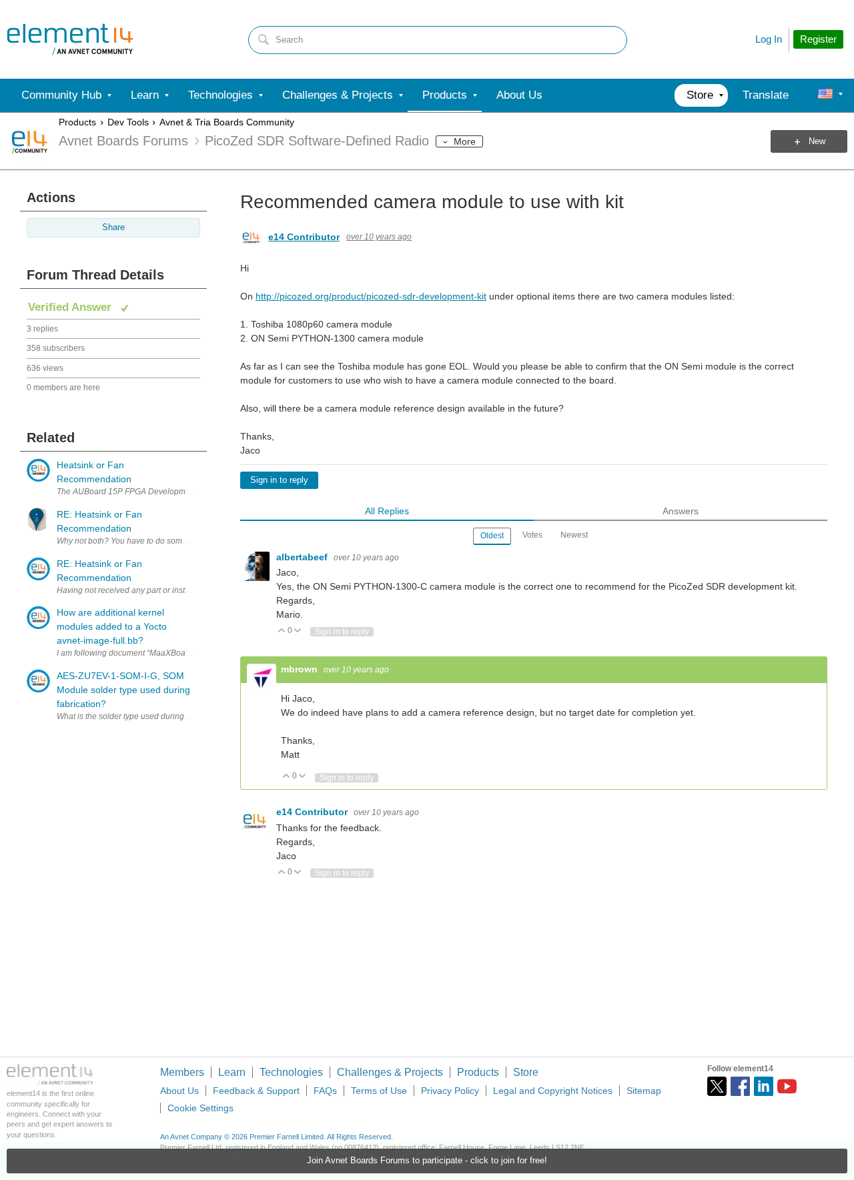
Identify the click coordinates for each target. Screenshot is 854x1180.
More (465, 141)
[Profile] (825, 95)
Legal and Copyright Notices (552, 1090)
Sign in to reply (279, 480)
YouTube (787, 1086)
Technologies (291, 1072)
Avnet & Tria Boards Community (226, 122)
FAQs (325, 1090)
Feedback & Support (256, 1090)
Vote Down (298, 631)
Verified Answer (71, 307)
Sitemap (643, 1090)
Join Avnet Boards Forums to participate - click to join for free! (427, 1160)
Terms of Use (379, 1090)
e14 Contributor (304, 236)
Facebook (740, 1086)
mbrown (300, 669)
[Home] (70, 39)
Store (525, 1072)
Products (77, 122)
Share (113, 227)
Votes (532, 535)
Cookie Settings (200, 1108)
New (817, 141)
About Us (179, 1090)
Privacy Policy (450, 1090)
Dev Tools (128, 122)
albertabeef (303, 557)
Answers (681, 511)
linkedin (763, 1086)
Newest (574, 535)
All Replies (387, 511)
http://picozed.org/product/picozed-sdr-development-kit (371, 296)
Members (182, 1072)
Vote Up (282, 631)
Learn (232, 1072)
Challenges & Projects (390, 1072)
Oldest (492, 535)
